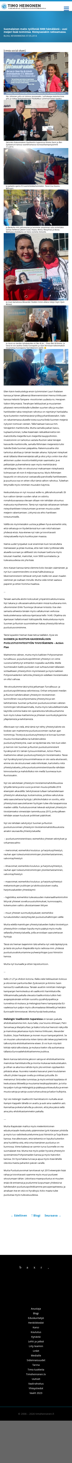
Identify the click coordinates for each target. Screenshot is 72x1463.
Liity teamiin (36, 1346)
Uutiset (36, 1379)
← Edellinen (19, 1215)
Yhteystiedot (36, 1388)
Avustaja (36, 1308)
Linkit (36, 1350)
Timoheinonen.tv (36, 1374)
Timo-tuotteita (36, 1369)
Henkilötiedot (36, 1322)
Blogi (7, 35)
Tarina (36, 1364)
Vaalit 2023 (36, 1393)
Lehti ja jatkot (36, 1341)
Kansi (36, 1327)
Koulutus (36, 1332)
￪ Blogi (35, 1215)
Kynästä (36, 1336)
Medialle (36, 1355)
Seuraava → (53, 1215)
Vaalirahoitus (36, 1383)
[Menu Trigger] (66, 8)
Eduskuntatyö (36, 1318)
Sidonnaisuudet (36, 1360)
